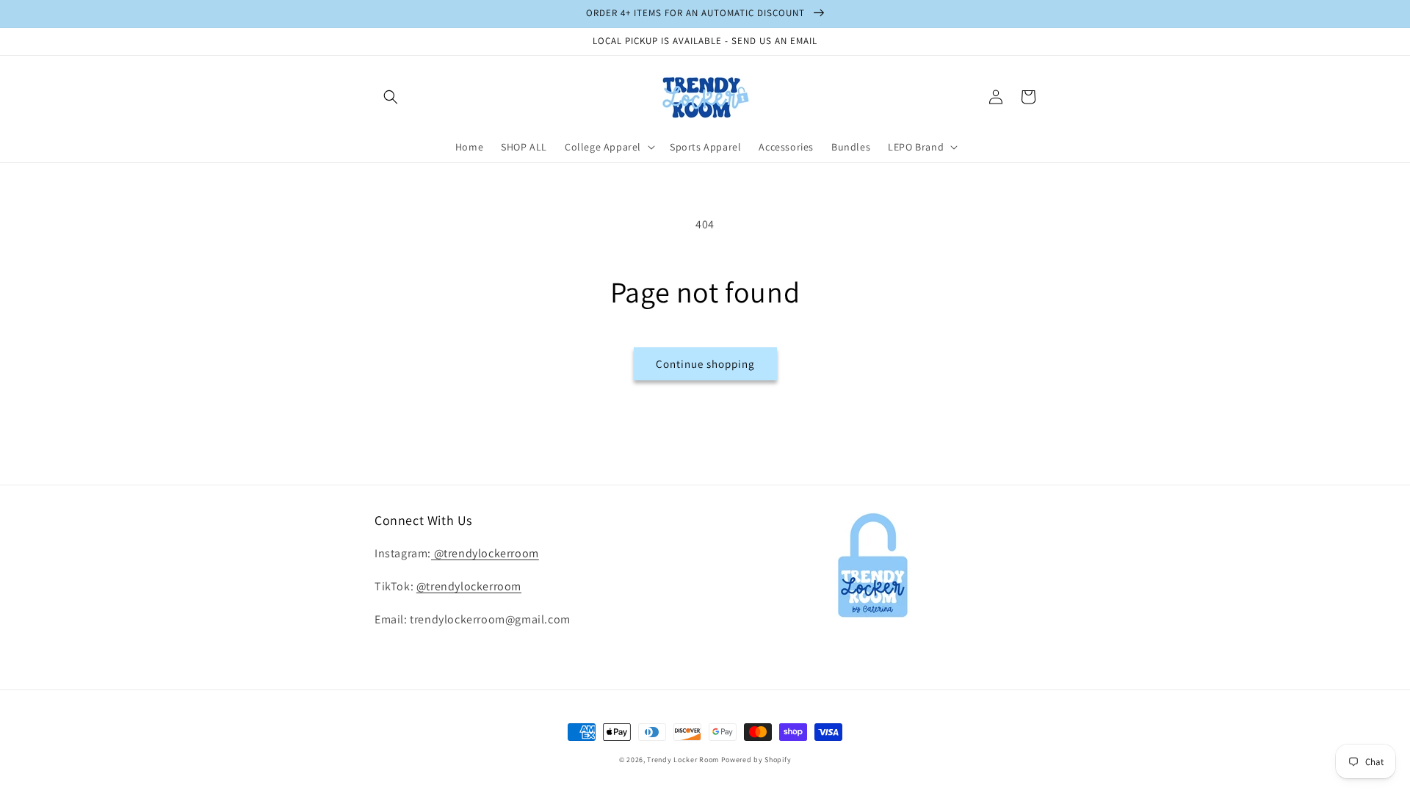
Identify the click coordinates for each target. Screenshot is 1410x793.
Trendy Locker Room (683, 759)
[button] (391, 97)
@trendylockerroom (485, 553)
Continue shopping (705, 364)
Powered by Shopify (756, 759)
